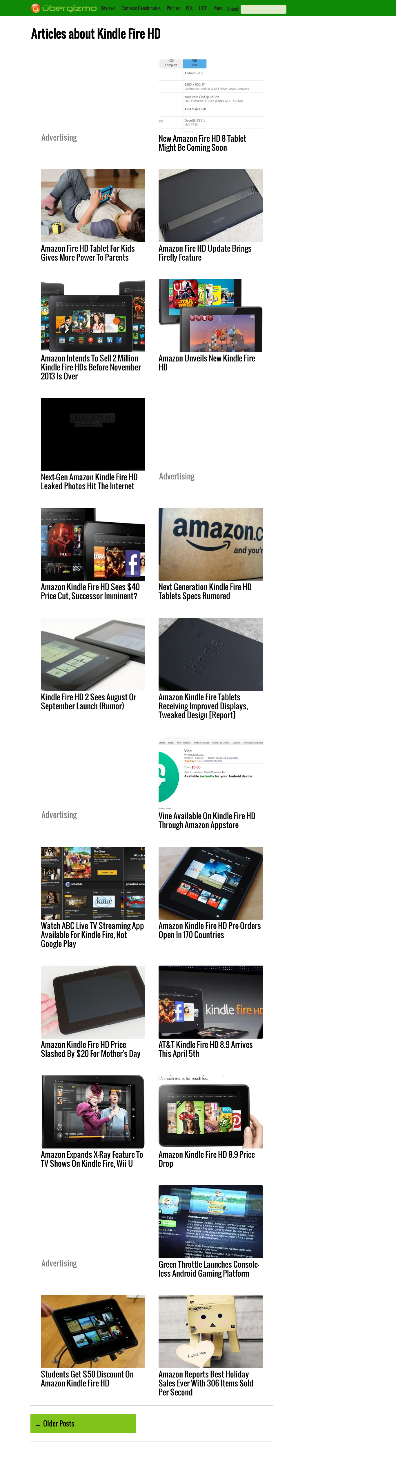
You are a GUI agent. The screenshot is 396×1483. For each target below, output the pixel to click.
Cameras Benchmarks (141, 8)
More (217, 8)
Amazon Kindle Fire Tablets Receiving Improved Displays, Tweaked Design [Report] (203, 706)
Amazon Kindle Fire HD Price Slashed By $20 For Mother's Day (91, 1049)
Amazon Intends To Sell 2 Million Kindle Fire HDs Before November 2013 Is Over (91, 367)
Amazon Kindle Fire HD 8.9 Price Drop (207, 1158)
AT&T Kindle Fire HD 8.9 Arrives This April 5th (206, 1049)
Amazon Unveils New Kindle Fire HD (207, 362)
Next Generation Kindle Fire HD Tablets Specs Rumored (205, 591)
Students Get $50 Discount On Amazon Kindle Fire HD (87, 1378)
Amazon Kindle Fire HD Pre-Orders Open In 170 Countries (210, 930)
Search (233, 8)
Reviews (108, 8)
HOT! (203, 8)
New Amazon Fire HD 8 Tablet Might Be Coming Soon (202, 142)
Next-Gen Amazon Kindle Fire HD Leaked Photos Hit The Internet (89, 481)
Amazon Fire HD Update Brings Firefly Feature (205, 252)
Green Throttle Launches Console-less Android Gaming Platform (209, 1268)
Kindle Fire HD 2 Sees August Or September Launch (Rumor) (88, 701)
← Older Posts (54, 1423)
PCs (189, 8)
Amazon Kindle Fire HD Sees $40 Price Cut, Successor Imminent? (90, 591)
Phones (173, 8)
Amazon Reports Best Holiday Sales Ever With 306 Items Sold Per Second (206, 1383)
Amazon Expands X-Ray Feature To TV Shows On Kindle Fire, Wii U (92, 1158)
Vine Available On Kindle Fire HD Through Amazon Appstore (207, 820)
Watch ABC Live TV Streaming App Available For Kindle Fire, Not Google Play (92, 934)
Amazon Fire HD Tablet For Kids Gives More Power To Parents (88, 252)
